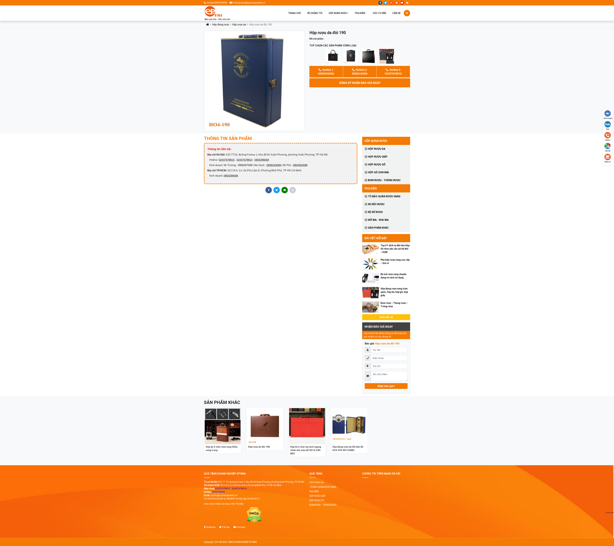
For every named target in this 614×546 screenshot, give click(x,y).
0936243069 (274, 165)
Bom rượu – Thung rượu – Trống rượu (394, 305)
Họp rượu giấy (377, 156)
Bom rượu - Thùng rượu (383, 180)
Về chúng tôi (314, 13)
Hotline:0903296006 (217, 2)
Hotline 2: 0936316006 (359, 71)
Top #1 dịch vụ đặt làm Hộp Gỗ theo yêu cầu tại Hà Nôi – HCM (395, 249)
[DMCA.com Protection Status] (254, 515)
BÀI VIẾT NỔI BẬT (376, 238)
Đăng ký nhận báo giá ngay (359, 83)
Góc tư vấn (379, 13)
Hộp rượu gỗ (376, 164)
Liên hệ (396, 13)
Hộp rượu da (239, 24)
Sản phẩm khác (378, 227)
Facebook (210, 527)
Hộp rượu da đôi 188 (259, 446)
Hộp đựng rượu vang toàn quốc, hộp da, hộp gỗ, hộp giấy (394, 292)
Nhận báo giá (386, 386)
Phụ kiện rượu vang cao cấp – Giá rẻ (395, 261)
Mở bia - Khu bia (378, 219)
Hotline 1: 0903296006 (326, 71)
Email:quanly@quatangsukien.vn (248, 2)
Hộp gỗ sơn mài (378, 172)
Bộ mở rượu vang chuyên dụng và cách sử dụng (393, 276)
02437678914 (244, 160)
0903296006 (262, 160)
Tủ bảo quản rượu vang (383, 196)
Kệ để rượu (375, 212)
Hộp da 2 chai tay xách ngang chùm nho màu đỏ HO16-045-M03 (305, 450)
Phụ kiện (360, 13)
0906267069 (245, 165)
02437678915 (227, 160)
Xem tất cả (386, 317)
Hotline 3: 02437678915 (393, 71)
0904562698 (300, 165)
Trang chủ (294, 13)
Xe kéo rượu (375, 204)
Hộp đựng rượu (338, 13)
